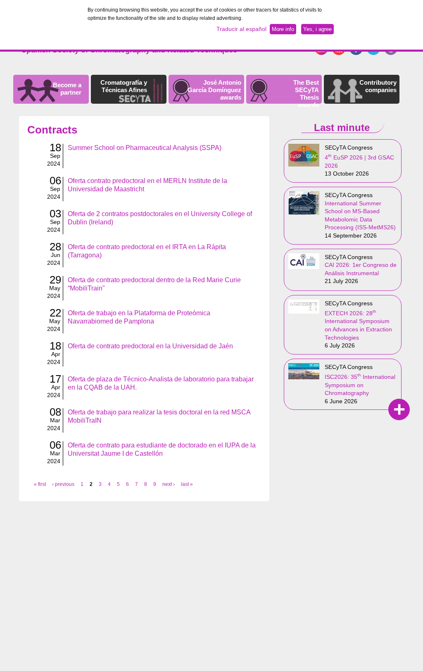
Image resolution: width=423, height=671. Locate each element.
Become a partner (67, 88)
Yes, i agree (317, 29)
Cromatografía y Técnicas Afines (123, 86)
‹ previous (63, 484)
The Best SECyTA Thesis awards (306, 93)
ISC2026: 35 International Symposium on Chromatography (360, 385)
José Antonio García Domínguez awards (214, 90)
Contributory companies (378, 86)
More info (283, 29)
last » (187, 484)
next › (168, 484)
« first (40, 484)
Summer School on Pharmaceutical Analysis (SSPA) (144, 147)
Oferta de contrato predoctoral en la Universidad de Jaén (150, 346)
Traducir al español (241, 29)
